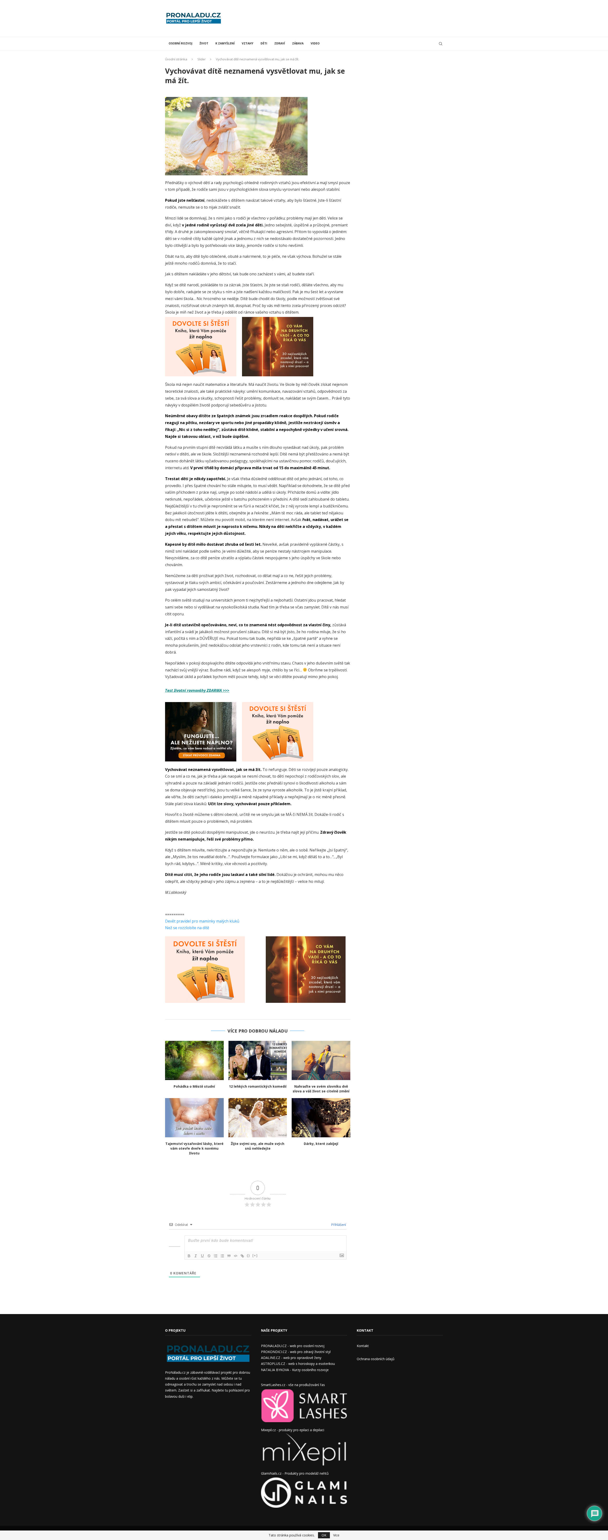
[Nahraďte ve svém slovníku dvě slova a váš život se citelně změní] (321, 1060)
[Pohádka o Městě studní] (194, 1060)
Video (315, 43)
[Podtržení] (202, 1256)
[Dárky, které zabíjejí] (321, 1117)
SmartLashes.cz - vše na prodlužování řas (293, 1384)
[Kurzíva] (195, 1256)
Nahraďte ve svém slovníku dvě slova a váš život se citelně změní (321, 1088)
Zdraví (279, 43)
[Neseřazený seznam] (222, 1256)
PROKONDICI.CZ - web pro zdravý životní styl (296, 1351)
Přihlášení (338, 1224)
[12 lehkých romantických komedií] (257, 1060)
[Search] (440, 44)
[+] (255, 1255)
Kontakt (363, 1346)
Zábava (298, 43)
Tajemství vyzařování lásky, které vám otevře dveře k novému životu (194, 1148)
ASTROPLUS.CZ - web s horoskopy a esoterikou (298, 1363)
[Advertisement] (356, 18)
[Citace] (229, 1256)
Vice (336, 1535)
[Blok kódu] (235, 1256)
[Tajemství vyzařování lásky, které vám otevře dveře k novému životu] (194, 1117)
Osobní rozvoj (180, 43)
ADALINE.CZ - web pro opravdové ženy (291, 1357)
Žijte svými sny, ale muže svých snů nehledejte (257, 1146)
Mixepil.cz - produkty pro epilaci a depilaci (292, 1430)
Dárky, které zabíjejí (321, 1143)
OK (324, 1535)
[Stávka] (209, 1256)
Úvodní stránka (176, 59)
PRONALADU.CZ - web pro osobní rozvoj (292, 1346)
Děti (264, 43)
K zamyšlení (225, 43)
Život (204, 43)
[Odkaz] (242, 1256)
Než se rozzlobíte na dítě (187, 927)
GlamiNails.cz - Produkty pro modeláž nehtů (295, 1473)
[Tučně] (189, 1256)
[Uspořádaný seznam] (215, 1256)
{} (248, 1255)
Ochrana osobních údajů (375, 1359)
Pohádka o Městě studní (194, 1086)
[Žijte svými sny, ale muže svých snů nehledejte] (257, 1117)
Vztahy (247, 43)
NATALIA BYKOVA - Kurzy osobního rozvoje (295, 1370)
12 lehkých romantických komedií (257, 1086)
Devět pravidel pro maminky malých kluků (202, 921)
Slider (201, 59)
